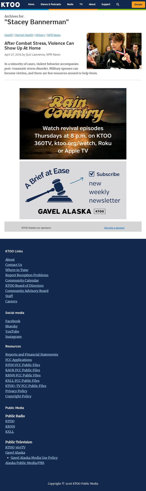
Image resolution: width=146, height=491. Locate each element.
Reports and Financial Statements (31, 354)
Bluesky (11, 326)
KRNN (10, 426)
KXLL (9, 432)
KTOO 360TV (15, 447)
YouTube (12, 331)
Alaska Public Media (21, 463)
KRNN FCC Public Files (23, 375)
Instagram (13, 337)
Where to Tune (16, 270)
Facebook (12, 321)
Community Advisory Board (26, 291)
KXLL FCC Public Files (22, 381)
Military (40, 35)
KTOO (9, 421)
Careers (11, 301)
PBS (41, 463)
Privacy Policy (16, 391)
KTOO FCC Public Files (22, 365)
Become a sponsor (114, 228)
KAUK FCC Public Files (22, 370)
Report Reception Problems (26, 275)
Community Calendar (22, 280)
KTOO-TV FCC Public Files (25, 386)
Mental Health (24, 35)
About (10, 260)
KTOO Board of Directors (24, 286)
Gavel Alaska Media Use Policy (34, 458)
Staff (9, 296)
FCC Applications (18, 360)
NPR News (54, 35)
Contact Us (13, 265)
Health (8, 35)
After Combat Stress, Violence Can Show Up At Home (39, 45)
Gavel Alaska (15, 453)
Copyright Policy (18, 396)
